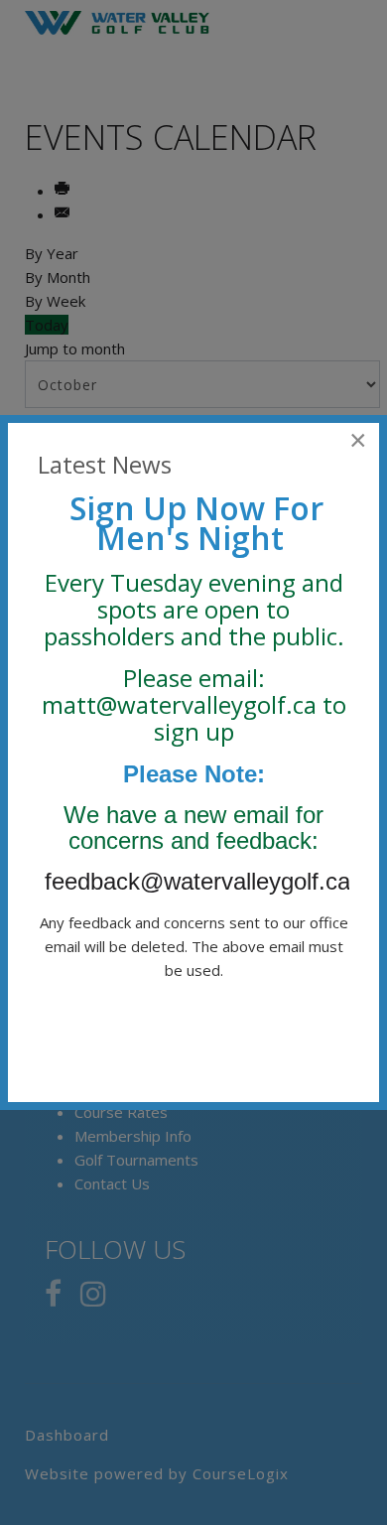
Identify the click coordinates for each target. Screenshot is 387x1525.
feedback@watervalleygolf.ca (201, 881)
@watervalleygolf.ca (206, 704)
